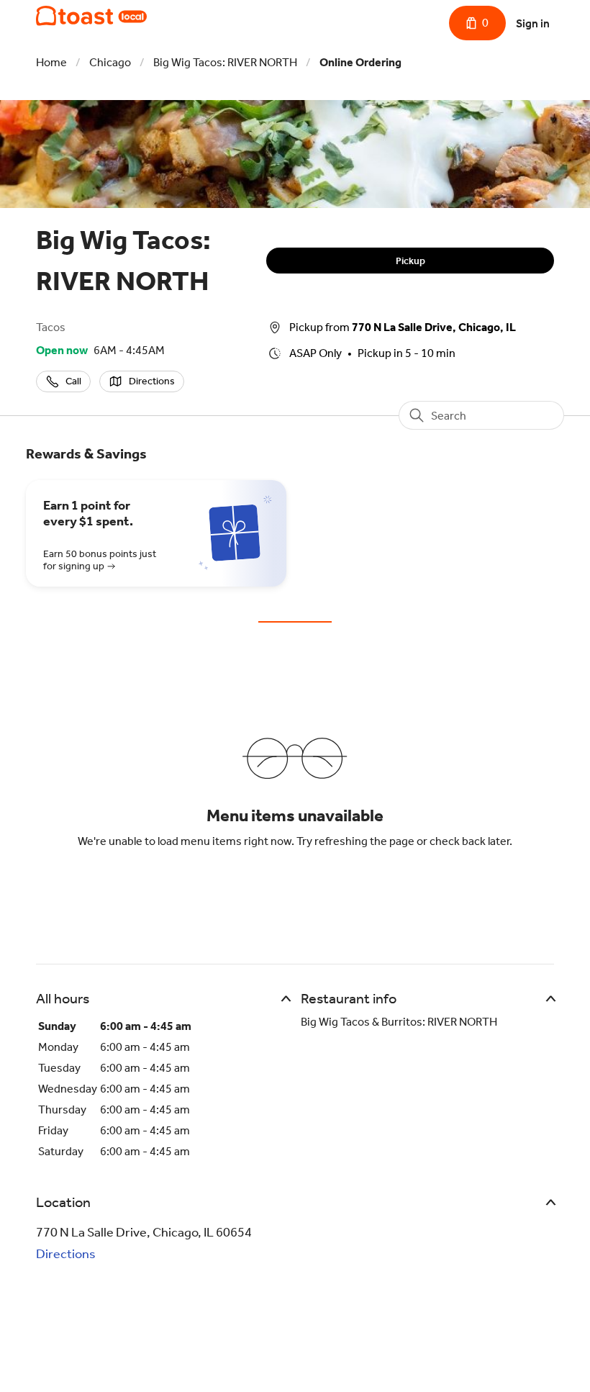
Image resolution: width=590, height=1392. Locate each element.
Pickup (410, 261)
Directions (66, 1254)
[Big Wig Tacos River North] (91, 16)
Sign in (533, 23)
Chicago (110, 62)
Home (51, 62)
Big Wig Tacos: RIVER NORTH (225, 62)
